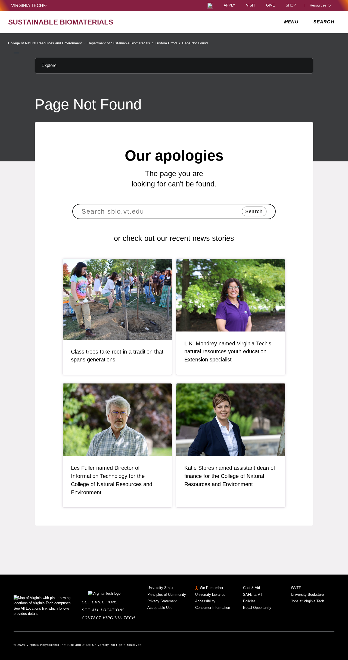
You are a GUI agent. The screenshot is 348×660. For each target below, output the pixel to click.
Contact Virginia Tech (110, 618)
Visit (250, 5)
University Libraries (210, 595)
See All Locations (105, 610)
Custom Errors (167, 43)
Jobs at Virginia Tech (307, 601)
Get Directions (101, 602)
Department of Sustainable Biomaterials (120, 43)
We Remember (211, 588)
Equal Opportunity (257, 608)
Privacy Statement (162, 601)
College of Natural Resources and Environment (47, 43)
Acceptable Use (159, 608)
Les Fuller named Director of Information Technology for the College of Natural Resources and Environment (111, 480)
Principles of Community (166, 595)
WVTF (296, 588)
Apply (229, 5)
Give (270, 5)
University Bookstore (307, 595)
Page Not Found (195, 43)
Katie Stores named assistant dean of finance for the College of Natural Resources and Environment (229, 476)
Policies (249, 601)
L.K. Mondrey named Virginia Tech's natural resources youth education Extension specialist (227, 351)
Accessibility (205, 601)
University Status (161, 588)
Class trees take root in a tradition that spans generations (117, 356)
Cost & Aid (251, 588)
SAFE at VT (252, 595)
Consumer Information (212, 608)
